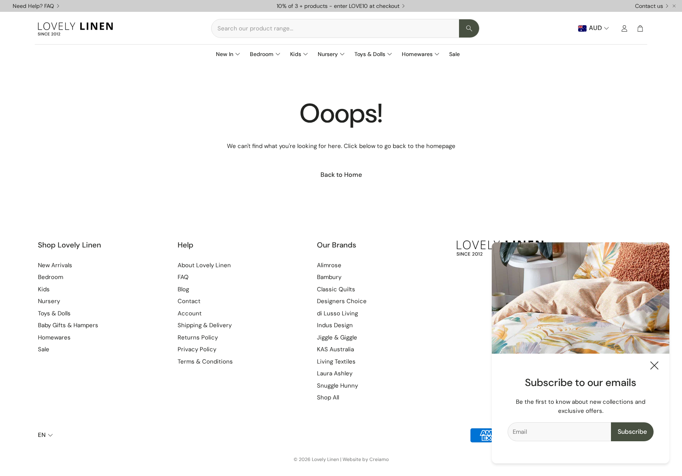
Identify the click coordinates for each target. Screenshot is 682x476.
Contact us (649, 6)
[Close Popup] (654, 367)
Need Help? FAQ (33, 6)
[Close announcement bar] (674, 6)
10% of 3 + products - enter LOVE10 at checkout (338, 6)
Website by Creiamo (366, 459)
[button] (345, 28)
